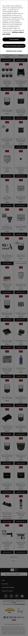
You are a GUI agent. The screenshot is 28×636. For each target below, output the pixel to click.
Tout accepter (14, 39)
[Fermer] (26, 2)
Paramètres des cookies (14, 51)
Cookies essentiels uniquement (14, 46)
